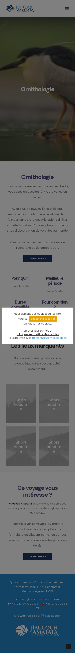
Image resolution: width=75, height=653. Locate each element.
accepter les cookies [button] (43, 318)
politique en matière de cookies (37, 334)
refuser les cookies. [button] (39, 323)
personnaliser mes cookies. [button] (49, 337)
